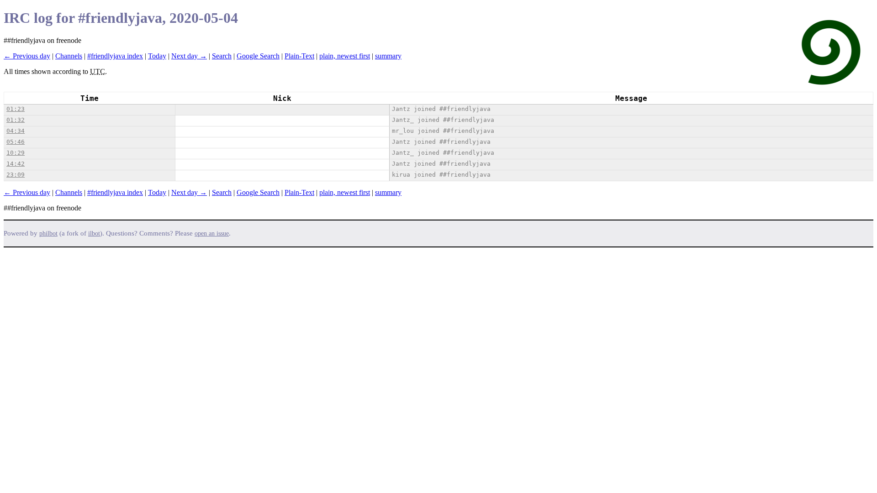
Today (157, 56)
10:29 (15, 152)
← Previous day (27, 56)
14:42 (15, 163)
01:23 (15, 108)
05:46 (15, 141)
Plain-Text (299, 56)
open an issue (212, 233)
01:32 (15, 119)
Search (222, 56)
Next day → (189, 56)
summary (388, 56)
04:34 (15, 130)
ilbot (94, 233)
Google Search (258, 56)
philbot (48, 233)
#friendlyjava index (115, 56)
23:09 (15, 174)
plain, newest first (344, 56)
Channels (68, 56)
